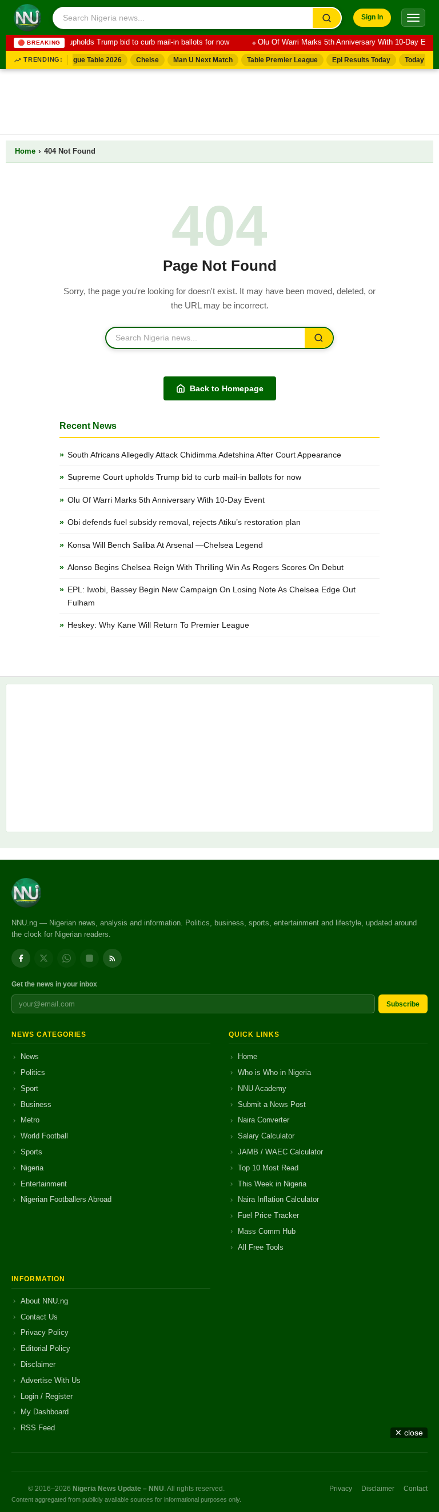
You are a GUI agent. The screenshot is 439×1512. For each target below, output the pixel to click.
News (30, 1056)
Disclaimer (38, 1364)
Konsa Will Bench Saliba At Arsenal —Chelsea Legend (165, 545)
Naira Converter (263, 1120)
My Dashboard (45, 1411)
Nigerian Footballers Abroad (66, 1199)
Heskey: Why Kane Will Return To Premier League (158, 624)
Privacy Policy (45, 1332)
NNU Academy (262, 1088)
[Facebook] (20, 958)
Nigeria (32, 1168)
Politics (33, 1072)
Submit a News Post (272, 1104)
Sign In (372, 17)
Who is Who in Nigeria (274, 1072)
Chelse (142, 60)
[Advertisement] (219, 99)
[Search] (327, 18)
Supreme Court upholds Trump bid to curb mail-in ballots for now (116, 42)
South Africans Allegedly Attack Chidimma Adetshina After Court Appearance (204, 454)
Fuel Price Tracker (268, 1215)
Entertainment (44, 1184)
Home (25, 151)
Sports (31, 1152)
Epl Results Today (356, 60)
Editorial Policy (45, 1348)
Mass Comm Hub (267, 1231)
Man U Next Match (198, 60)
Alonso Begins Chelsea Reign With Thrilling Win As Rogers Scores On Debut (205, 567)
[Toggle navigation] (413, 18)
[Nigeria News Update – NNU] (27, 17)
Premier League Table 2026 (72, 60)
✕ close (409, 1432)
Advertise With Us (51, 1380)
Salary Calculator (266, 1136)
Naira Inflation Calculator (278, 1199)
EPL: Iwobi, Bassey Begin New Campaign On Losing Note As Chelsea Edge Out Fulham (211, 596)
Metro (30, 1120)
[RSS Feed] (112, 958)
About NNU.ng (44, 1301)
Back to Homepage (227, 388)
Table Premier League (277, 60)
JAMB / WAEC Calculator (280, 1152)
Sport (29, 1088)
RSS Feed (38, 1427)
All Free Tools (261, 1247)
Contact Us (39, 1317)
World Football (44, 1136)
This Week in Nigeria (272, 1184)
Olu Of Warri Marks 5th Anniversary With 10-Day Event (343, 42)
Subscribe (403, 1004)
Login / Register (47, 1396)
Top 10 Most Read (268, 1168)
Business (36, 1104)
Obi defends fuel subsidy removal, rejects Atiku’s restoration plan (184, 522)
